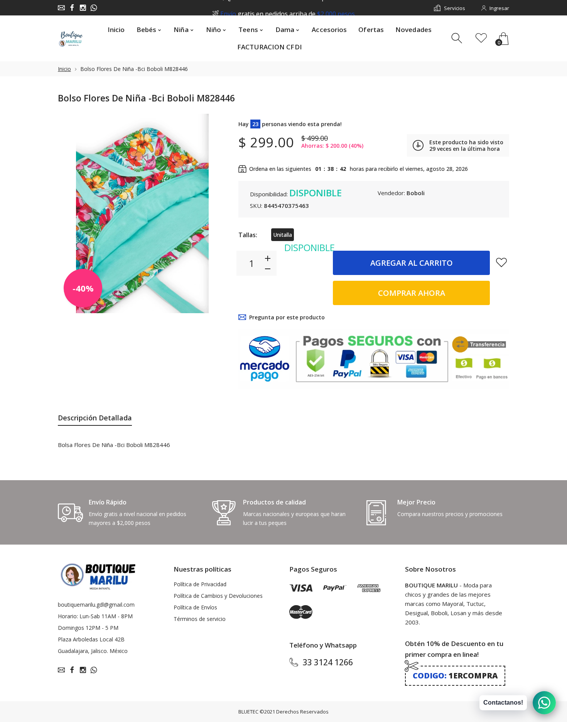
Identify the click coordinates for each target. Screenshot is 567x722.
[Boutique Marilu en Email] (61, 7)
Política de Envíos (195, 607)
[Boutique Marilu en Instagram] (83, 7)
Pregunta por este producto (287, 317)
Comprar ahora (411, 293)
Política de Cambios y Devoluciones (218, 595)
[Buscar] (457, 38)
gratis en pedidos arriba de (287, 8)
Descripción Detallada (95, 417)
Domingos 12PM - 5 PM (88, 627)
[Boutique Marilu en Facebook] (72, 7)
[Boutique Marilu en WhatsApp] (93, 7)
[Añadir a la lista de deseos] (501, 262)
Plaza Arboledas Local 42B (91, 639)
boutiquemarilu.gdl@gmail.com (96, 604)
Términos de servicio (200, 618)
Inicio (64, 69)
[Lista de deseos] (481, 38)
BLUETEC (248, 711)
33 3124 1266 (328, 662)
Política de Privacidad (200, 584)
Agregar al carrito (411, 263)
